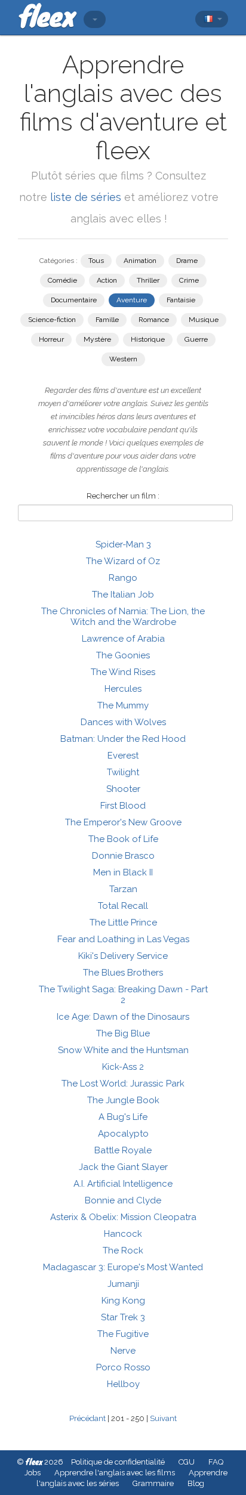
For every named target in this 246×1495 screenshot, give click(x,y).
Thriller (148, 280)
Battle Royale (123, 1150)
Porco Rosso (123, 1367)
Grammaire (153, 1483)
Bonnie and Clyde (123, 1200)
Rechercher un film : (123, 495)
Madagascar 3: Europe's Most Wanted (123, 1267)
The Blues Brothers (123, 972)
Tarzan (123, 889)
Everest (123, 755)
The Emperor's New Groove (123, 822)
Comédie (62, 280)
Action (107, 280)
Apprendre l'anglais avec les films (114, 1472)
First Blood (123, 805)
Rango (123, 577)
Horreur (51, 339)
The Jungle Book (123, 1100)
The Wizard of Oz (123, 561)
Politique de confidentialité (118, 1461)
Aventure (131, 300)
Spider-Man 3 (123, 544)
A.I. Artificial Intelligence (123, 1183)
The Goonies (123, 655)
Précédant (87, 1418)
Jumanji (123, 1284)
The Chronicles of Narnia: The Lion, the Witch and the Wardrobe (123, 616)
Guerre (196, 339)
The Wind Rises (123, 672)
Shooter (123, 789)
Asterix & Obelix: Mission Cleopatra (123, 1217)
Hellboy (123, 1384)
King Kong (123, 1300)
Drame (187, 260)
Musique (204, 319)
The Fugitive (123, 1334)
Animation (140, 260)
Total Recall (123, 905)
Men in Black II (123, 872)
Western (123, 359)
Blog (195, 1483)
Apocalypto (123, 1133)
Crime (189, 280)
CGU (187, 1461)
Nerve (123, 1350)
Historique (148, 339)
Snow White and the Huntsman (123, 1050)
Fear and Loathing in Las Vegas (123, 939)
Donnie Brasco (123, 855)
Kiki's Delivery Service (123, 956)
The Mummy (123, 705)
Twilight (123, 772)
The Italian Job (123, 594)
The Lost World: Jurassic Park (122, 1083)
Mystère (97, 339)
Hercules (123, 688)
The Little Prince (123, 922)
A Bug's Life (123, 1117)
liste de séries (85, 197)
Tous (96, 260)
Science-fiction (52, 319)
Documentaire (74, 300)
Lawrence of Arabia (123, 638)
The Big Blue (123, 1033)
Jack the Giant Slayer (123, 1167)
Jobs (32, 1472)
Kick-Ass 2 (123, 1066)
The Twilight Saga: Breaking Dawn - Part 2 (123, 994)
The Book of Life (123, 839)
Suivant (163, 1418)
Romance (154, 319)
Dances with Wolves (123, 722)
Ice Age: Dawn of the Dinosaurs (123, 1016)
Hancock (123, 1233)
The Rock (123, 1250)
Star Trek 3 (123, 1317)
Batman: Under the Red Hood (123, 738)
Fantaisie (181, 300)
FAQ (215, 1461)
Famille (107, 319)
